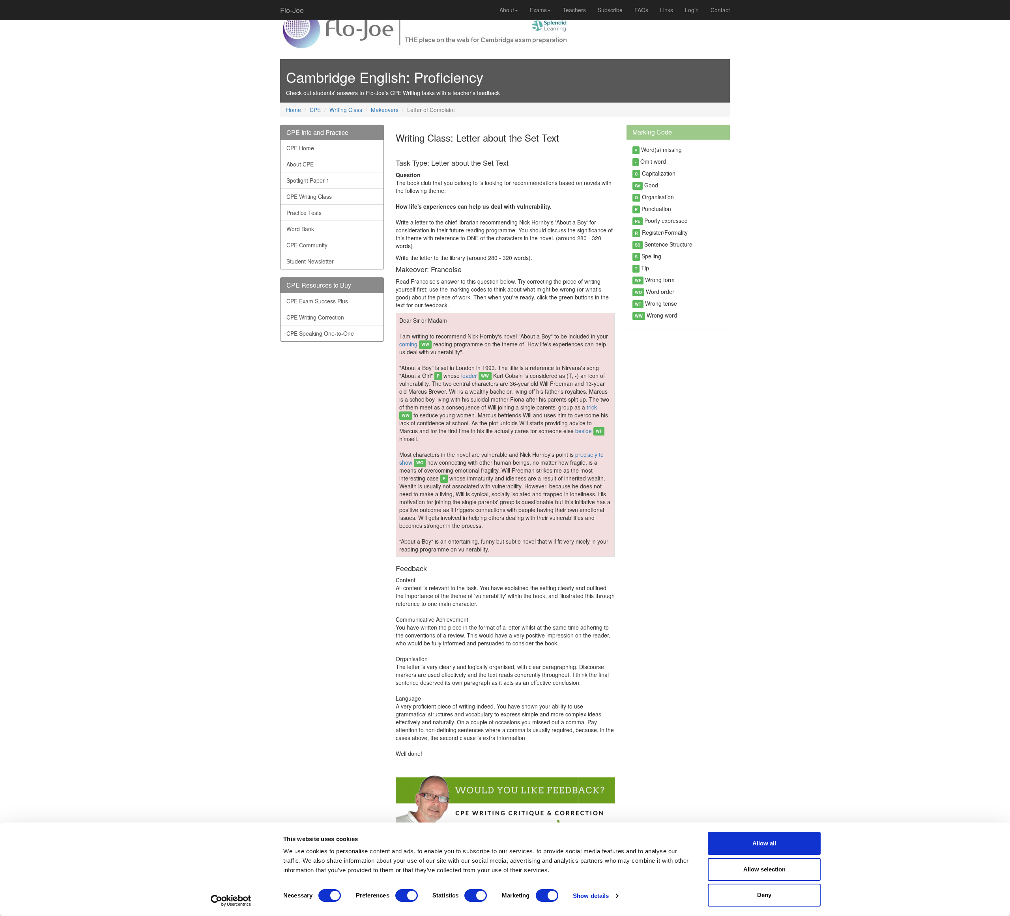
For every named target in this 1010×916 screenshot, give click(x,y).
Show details (591, 895)
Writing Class (345, 110)
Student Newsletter (310, 261)
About (506, 10)
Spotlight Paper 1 (307, 180)
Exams (538, 10)
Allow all (764, 843)
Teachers (574, 10)
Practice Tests (304, 213)
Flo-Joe (292, 10)
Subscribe (610, 10)
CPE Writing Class (309, 196)
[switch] (406, 895)
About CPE (300, 164)
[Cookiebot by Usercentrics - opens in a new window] (231, 901)
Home (293, 110)
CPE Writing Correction (315, 317)
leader (475, 375)
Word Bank (300, 229)
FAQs (641, 10)
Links (666, 10)
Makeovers (384, 110)
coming (414, 344)
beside (588, 431)
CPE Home (300, 148)
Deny (764, 895)
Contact (720, 10)
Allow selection (764, 869)
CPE (315, 110)
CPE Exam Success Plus (317, 301)
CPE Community (306, 245)
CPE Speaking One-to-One (320, 333)
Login (692, 10)
